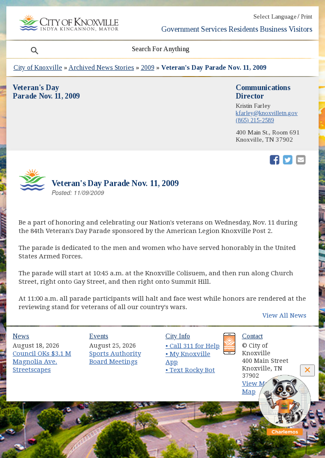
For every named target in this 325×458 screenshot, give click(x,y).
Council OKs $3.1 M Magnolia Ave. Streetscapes (42, 361)
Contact (252, 336)
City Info (177, 336)
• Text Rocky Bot (190, 370)
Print (306, 17)
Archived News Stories (101, 67)
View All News (284, 315)
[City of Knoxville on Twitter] (303, 352)
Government (180, 29)
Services (214, 29)
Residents (243, 29)
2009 (147, 67)
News (21, 336)
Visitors (300, 29)
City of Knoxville (38, 67)
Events (98, 336)
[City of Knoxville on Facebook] (303, 343)
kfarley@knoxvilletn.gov (266, 113)
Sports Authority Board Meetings (115, 357)
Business (273, 29)
